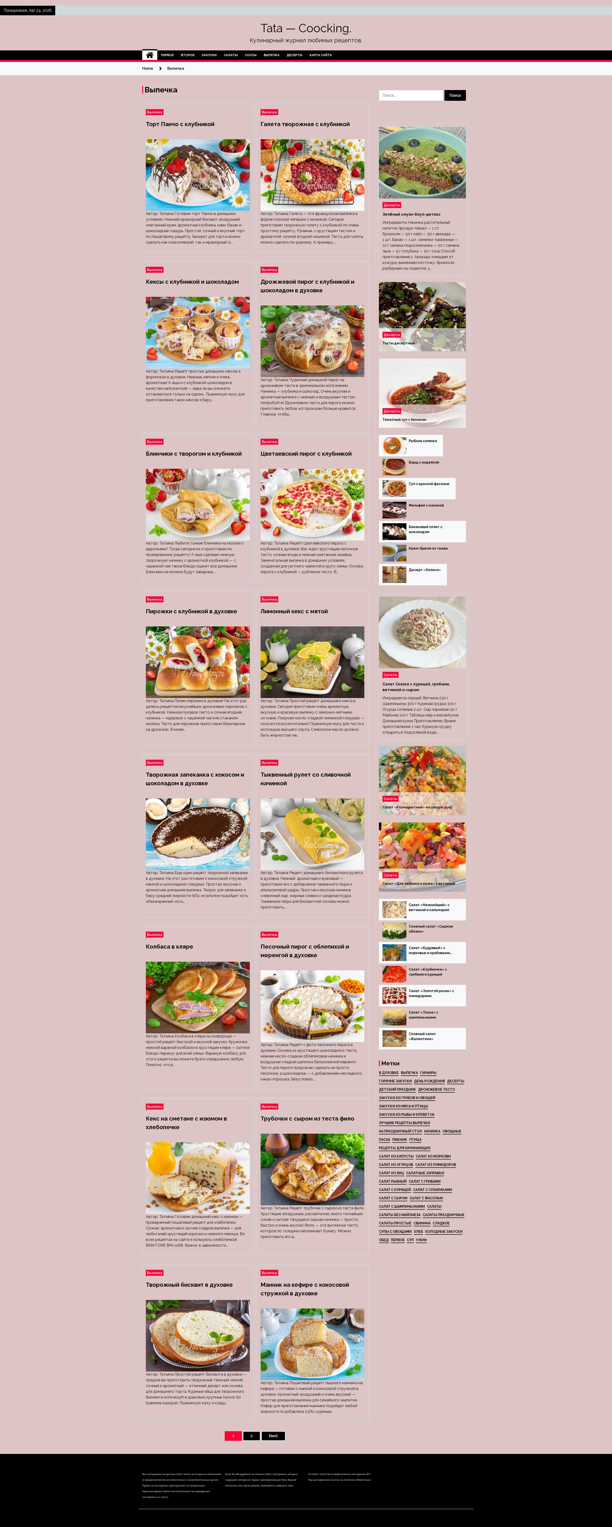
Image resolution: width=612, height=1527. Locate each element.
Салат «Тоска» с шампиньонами (423, 1014)
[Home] (149, 55)
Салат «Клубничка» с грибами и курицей (428, 971)
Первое (167, 55)
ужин (421, 1240)
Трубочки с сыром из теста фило (307, 1118)
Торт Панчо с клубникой (180, 124)
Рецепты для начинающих (405, 1148)
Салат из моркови (433, 1156)
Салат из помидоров (435, 1165)
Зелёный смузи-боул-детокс (411, 214)
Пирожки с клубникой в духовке (191, 611)
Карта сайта (321, 55)
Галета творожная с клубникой (305, 124)
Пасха (384, 1140)
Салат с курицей (395, 1190)
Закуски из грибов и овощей (407, 1098)
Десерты (294, 55)
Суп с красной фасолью (429, 484)
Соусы (251, 55)
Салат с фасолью (426, 1198)
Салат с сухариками (432, 1190)
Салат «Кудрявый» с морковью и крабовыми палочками (429, 951)
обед (384, 1240)
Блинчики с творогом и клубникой (194, 453)
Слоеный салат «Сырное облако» (431, 928)
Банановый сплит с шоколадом (425, 529)
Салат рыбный (393, 1181)
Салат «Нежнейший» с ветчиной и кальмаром (429, 907)
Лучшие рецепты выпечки (404, 1123)
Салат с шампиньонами (402, 1206)
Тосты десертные (398, 343)
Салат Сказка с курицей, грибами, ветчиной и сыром (416, 687)
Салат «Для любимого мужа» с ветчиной (418, 884)
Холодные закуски (444, 1231)
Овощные (452, 1131)
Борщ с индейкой (424, 462)
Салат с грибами (425, 1181)
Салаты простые (395, 1223)
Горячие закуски (395, 1081)
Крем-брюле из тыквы (428, 548)
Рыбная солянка (423, 441)
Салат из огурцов (396, 1165)
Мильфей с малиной (426, 505)
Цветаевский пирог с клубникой (306, 453)
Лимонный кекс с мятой (294, 611)
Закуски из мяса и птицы (403, 1106)
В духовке (389, 1073)
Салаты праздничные (443, 1215)
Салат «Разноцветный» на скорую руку (417, 807)
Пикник (399, 1140)
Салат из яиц (391, 1173)
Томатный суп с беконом (404, 420)
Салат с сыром (393, 1198)
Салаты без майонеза (400, 1215)
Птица (415, 1140)
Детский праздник (397, 1089)
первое (398, 1240)
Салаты (231, 55)
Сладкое (441, 1223)
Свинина (422, 1223)
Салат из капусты (396, 1156)
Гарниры (428, 1073)
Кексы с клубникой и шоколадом (192, 281)
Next (273, 1436)
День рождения (429, 1081)
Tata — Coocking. (306, 28)
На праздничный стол (400, 1131)
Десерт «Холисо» (425, 570)
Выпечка (271, 55)
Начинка (432, 1131)
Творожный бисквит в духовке (189, 1284)
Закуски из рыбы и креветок (407, 1114)
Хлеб (418, 1231)
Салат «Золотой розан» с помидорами (431, 993)
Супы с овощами (395, 1231)
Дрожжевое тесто (436, 1089)
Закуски (209, 55)
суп (410, 1240)
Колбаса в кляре (169, 946)
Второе (188, 55)
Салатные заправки (425, 1173)
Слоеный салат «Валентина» (422, 1036)
